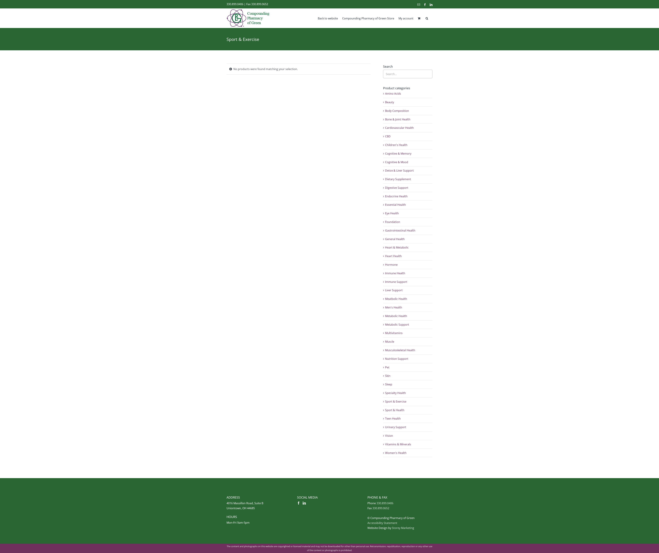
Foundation (392, 222)
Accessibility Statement (382, 523)
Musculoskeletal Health (400, 350)
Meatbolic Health (396, 299)
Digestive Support (396, 188)
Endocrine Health (396, 196)
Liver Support (394, 290)
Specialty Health (395, 393)
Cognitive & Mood (396, 162)
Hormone (391, 265)
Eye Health (392, 213)
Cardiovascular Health (399, 128)
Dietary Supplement (398, 179)
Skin (387, 376)
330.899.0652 (259, 4)
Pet (387, 367)
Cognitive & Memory (398, 153)
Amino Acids (393, 93)
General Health (395, 239)
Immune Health (395, 273)
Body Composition (397, 111)
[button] (427, 18)
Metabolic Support (397, 324)
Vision (389, 436)
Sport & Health (394, 410)
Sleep (388, 384)
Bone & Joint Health (397, 119)
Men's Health (393, 307)
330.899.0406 (235, 4)
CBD (388, 136)
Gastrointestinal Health (400, 230)
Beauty (389, 102)
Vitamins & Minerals (398, 444)
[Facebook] (298, 503)
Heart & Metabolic (397, 247)
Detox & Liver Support (399, 170)
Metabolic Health (396, 316)
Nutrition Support (396, 359)
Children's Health (396, 145)
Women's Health (396, 453)
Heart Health (393, 256)
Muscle (389, 341)
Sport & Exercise (395, 401)
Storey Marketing (403, 528)
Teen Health (393, 418)
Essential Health (395, 205)
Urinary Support (395, 427)
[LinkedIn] (304, 503)
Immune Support (396, 282)
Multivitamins (394, 333)
